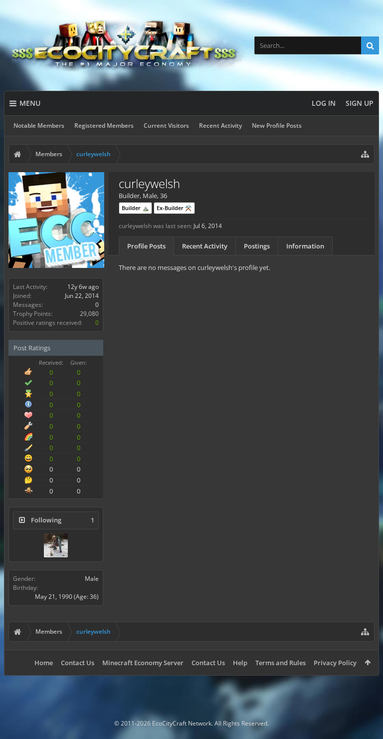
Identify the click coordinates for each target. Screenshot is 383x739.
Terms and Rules (280, 662)
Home (43, 662)
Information (305, 246)
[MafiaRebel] (56, 545)
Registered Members (104, 125)
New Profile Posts (277, 125)
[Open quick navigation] (365, 154)
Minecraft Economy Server (143, 662)
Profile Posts (146, 246)
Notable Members (38, 125)
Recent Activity (220, 125)
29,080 (89, 313)
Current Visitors (166, 125)
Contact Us (77, 662)
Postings (257, 246)
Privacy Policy (335, 662)
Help (240, 662)
